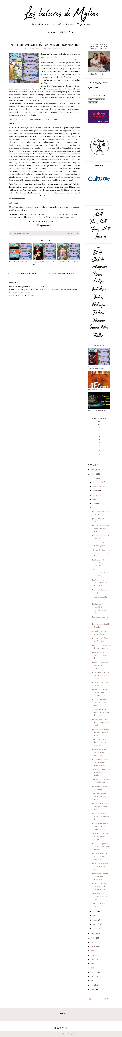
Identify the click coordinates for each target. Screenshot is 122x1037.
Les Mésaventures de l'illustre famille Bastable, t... (100, 876)
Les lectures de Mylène (61, 14)
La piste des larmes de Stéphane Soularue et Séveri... (101, 732)
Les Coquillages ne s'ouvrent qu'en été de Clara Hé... (100, 583)
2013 (93, 977)
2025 (93, 474)
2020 (93, 947)
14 (99, 439)
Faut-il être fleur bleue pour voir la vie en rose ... (100, 806)
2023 (93, 934)
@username (63, 1028)
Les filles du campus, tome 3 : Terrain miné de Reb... (101, 655)
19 (99, 454)
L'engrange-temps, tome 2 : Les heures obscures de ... (100, 752)
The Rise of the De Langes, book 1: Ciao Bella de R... (100, 573)
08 (99, 422)
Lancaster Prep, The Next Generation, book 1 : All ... (100, 856)
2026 (93, 470)
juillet (95, 504)
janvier (95, 929)
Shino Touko (56, 48)
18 (99, 451)
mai (94, 912)
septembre (97, 495)
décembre (97, 482)
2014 (93, 972)
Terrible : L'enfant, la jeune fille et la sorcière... (100, 836)
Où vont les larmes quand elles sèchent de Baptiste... (100, 712)
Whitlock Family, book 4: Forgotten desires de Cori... (100, 816)
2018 (93, 955)
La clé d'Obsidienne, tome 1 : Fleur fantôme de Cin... (100, 692)
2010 (93, 989)
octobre (96, 491)
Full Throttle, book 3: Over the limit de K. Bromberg (100, 702)
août (95, 499)
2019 (93, 951)
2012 (93, 981)
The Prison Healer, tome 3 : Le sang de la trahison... (101, 796)
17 (25, 48)
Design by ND (70, 1034)
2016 (93, 964)
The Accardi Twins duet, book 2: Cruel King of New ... (100, 742)
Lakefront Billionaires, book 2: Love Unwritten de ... (100, 665)
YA (62, 48)
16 (99, 445)
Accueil (52, 32)
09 (99, 424)
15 (99, 442)
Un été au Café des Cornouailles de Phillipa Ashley (99, 886)
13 (99, 436)
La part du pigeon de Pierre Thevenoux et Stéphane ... (100, 846)
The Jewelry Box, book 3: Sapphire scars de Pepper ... (101, 553)
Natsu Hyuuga (47, 48)
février (95, 924)
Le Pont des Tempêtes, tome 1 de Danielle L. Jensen (100, 675)
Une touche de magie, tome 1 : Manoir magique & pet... (100, 762)
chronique (31, 48)
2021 (93, 942)
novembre (97, 487)
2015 (93, 968)
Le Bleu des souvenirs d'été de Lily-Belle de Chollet (101, 722)
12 (99, 433)
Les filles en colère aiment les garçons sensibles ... (100, 563)
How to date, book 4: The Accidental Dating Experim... (100, 826)
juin (94, 508)
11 (99, 430)
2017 (93, 959)
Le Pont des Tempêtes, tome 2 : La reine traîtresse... (100, 529)
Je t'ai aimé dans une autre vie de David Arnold (100, 866)
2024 (93, 478)
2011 (92, 985)
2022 (93, 938)
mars (95, 920)
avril (95, 916)
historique (38, 48)
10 (99, 427)
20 (99, 457)
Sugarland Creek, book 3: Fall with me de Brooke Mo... (101, 772)
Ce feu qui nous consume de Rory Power (99, 896)
